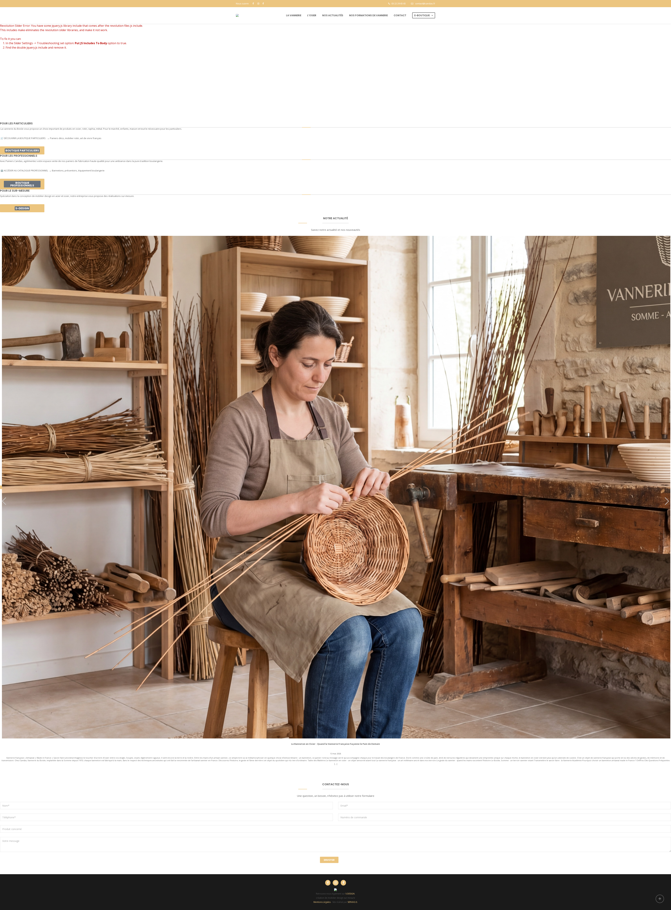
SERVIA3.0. (353, 902)
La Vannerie (293, 15)
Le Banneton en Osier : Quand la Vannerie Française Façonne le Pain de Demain (335, 744)
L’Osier (311, 15)
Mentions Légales (322, 902)
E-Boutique (422, 15)
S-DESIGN (350, 893)
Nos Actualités (332, 15)
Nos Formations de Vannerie (368, 15)
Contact (400, 15)
